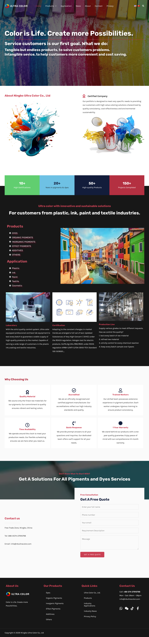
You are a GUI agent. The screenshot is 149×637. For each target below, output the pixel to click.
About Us (12, 585)
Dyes (48, 592)
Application (66, 6)
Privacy (110, 6)
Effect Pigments (53, 609)
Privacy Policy (90, 616)
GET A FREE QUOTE (92, 554)
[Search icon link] (143, 6)
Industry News (90, 611)
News (78, 6)
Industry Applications (89, 604)
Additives (50, 614)
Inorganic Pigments (55, 603)
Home (38, 6)
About (88, 6)
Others (49, 619)
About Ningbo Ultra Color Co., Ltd (27, 95)
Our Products (53, 585)
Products (49, 6)
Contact (98, 6)
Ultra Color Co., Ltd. (92, 592)
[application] (55, 6)
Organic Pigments (54, 598)
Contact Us (127, 585)
